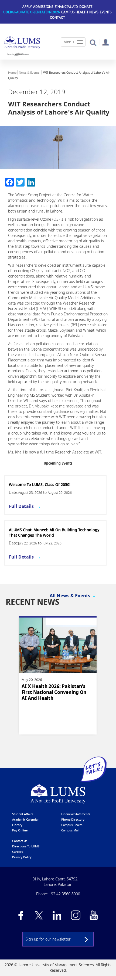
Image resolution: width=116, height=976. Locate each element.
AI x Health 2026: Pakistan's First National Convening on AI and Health (54, 692)
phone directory (72, 819)
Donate (86, 6)
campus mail (70, 830)
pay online (20, 830)
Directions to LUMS (25, 846)
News (93, 12)
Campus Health (74, 12)
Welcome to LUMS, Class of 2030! (39, 484)
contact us (19, 841)
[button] (93, 42)
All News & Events (70, 595)
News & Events (29, 72)
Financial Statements (75, 814)
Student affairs (22, 814)
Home (12, 72)
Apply (27, 6)
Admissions (43, 6)
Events (106, 12)
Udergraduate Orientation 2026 (31, 12)
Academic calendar (25, 819)
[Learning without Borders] (17, 54)
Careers (17, 852)
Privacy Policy (22, 857)
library (17, 825)
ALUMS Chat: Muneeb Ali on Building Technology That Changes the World (54, 532)
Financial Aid (66, 6)
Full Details (21, 506)
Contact (57, 17)
